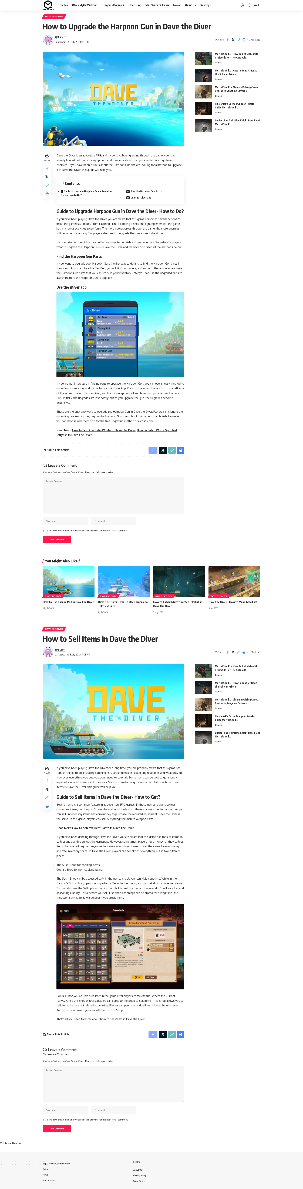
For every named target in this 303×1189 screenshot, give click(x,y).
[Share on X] (233, 40)
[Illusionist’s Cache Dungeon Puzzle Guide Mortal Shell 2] (203, 108)
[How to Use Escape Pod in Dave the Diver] (69, 581)
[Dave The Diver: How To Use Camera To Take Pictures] (124, 581)
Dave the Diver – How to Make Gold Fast (233, 602)
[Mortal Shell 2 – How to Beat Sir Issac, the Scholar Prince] (203, 75)
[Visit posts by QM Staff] (48, 40)
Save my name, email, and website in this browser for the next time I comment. (87, 530)
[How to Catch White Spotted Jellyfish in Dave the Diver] (179, 581)
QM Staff (60, 37)
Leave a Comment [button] (58, 1054)
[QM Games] (48, 5)
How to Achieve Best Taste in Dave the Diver (103, 828)
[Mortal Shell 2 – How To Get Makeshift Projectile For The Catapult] (203, 58)
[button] (242, 5)
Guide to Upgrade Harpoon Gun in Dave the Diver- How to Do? (86, 193)
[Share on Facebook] (227, 40)
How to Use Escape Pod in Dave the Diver (68, 602)
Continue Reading (11, 1143)
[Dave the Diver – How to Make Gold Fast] (234, 581)
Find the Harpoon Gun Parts (146, 191)
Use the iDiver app (140, 197)
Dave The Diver (54, 16)
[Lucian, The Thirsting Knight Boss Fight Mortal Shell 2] (203, 125)
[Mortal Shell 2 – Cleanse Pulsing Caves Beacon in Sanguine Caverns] (203, 91)
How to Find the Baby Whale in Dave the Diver (104, 430)
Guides (218, 62)
